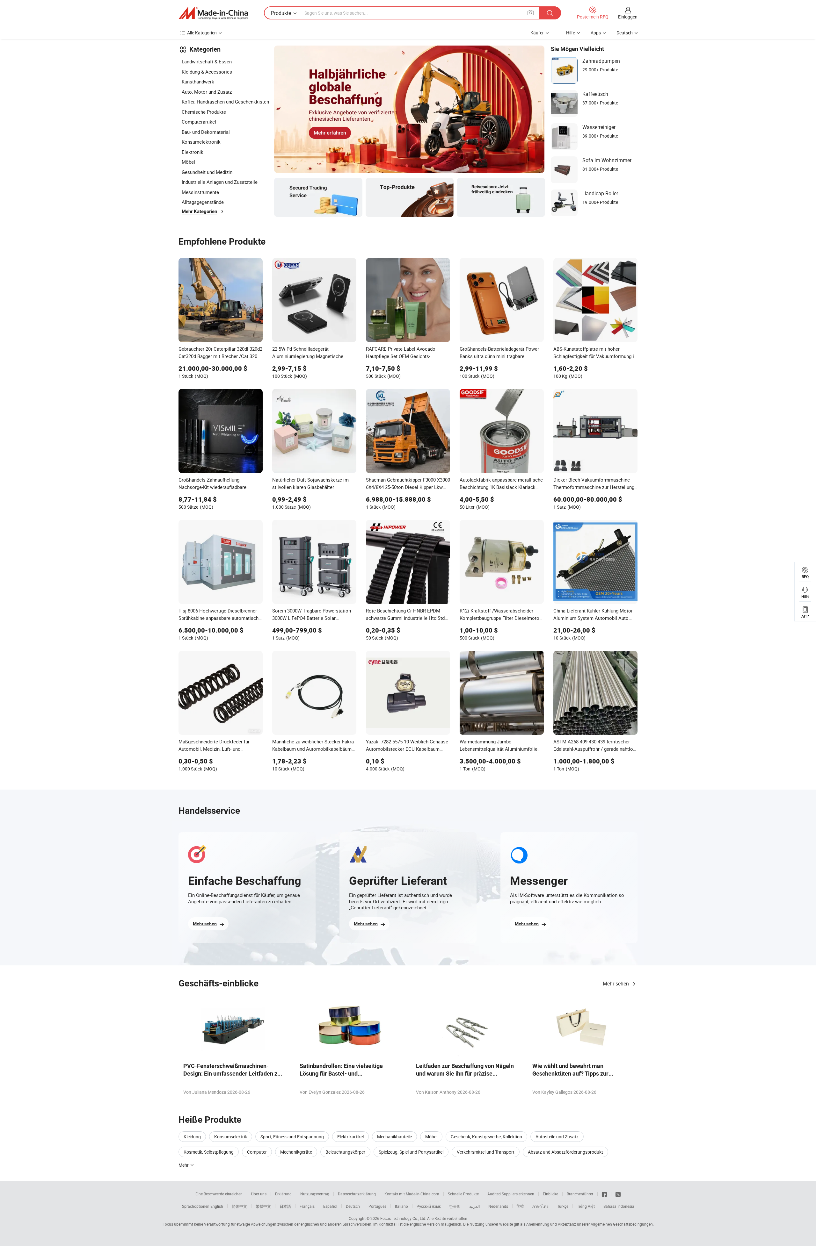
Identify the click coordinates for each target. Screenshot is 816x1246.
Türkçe (562, 1206)
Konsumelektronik (201, 142)
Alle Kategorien (202, 33)
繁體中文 (263, 1206)
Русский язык (429, 1206)
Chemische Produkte (204, 112)
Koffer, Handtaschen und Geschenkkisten (225, 101)
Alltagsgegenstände (203, 202)
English (216, 1206)
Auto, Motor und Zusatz (207, 92)
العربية (474, 1206)
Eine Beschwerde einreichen (219, 1193)
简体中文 (239, 1206)
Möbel (188, 162)
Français (307, 1206)
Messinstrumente (200, 192)
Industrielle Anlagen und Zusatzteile (220, 182)
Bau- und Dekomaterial (206, 132)
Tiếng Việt (586, 1206)
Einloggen (628, 17)
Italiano (401, 1206)
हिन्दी (520, 1206)
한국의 (455, 1206)
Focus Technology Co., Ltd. (403, 1218)
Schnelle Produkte (463, 1193)
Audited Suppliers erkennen (510, 1193)
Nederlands (498, 1206)
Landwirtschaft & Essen (207, 61)
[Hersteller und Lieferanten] (213, 13)
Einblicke (550, 1193)
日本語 (285, 1206)
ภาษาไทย (540, 1206)
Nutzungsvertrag (314, 1193)
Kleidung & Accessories (207, 71)
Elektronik (192, 152)
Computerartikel (199, 121)
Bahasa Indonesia (618, 1206)
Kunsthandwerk (198, 81)
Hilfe (570, 33)
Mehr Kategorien (199, 211)
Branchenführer (580, 1193)
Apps (596, 33)
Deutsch (353, 1206)
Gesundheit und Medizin (207, 172)
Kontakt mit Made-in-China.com (411, 1193)
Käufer (537, 33)
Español (330, 1206)
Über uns (258, 1193)
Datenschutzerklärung (357, 1193)
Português (377, 1206)
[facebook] (604, 1193)
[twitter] (618, 1193)
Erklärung (283, 1193)
